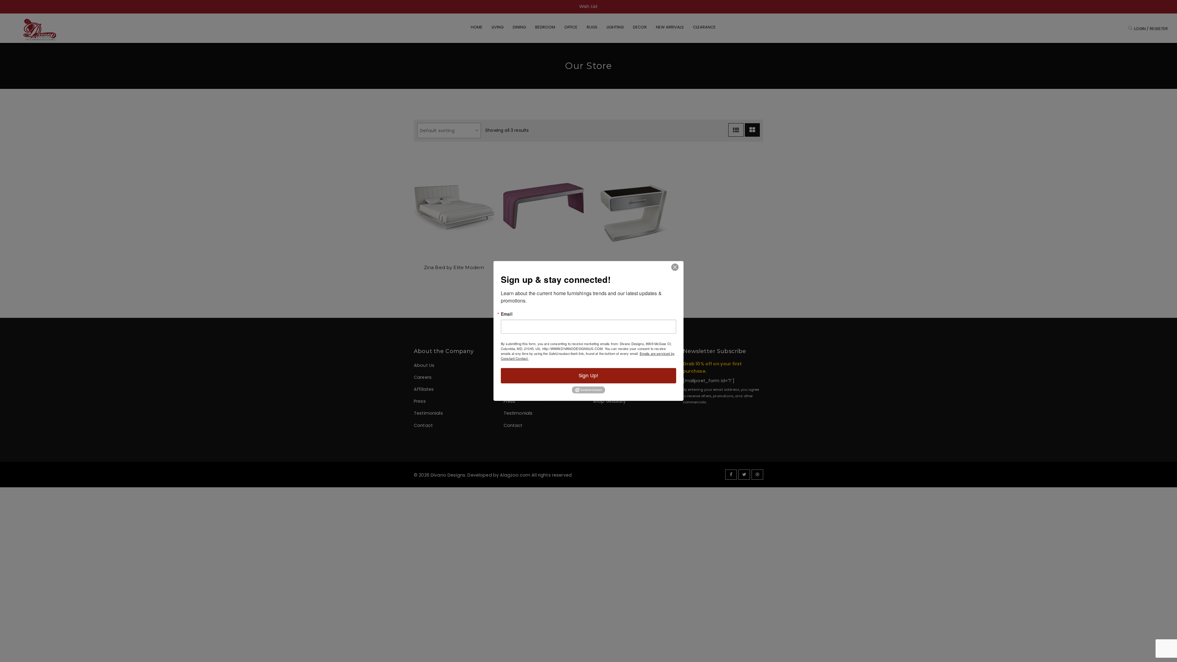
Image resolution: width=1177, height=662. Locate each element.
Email (506, 314)
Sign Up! (588, 375)
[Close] (675, 267)
